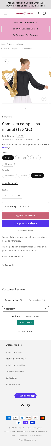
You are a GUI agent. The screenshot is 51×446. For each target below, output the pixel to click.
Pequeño (11, 176)
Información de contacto (27, 440)
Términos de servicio (15, 371)
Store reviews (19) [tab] (37, 300)
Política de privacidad (39, 431)
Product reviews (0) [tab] (14, 300)
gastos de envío (10, 140)
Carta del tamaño (10, 183)
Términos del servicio (19, 436)
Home (3, 44)
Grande (37, 175)
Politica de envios (14, 352)
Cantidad (5, 190)
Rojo (35, 158)
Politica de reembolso (16, 358)
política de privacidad (15, 365)
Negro (8, 158)
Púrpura (22, 158)
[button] (6, 13)
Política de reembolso (20, 431)
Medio (25, 176)
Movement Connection (23, 428)
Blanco (8, 164)
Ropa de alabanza (16, 44)
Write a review (25, 322)
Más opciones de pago (25, 230)
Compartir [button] (9, 265)
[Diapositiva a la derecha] (32, 109)
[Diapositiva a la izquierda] (19, 109)
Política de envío (36, 436)
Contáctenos (11, 378)
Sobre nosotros (13, 384)
